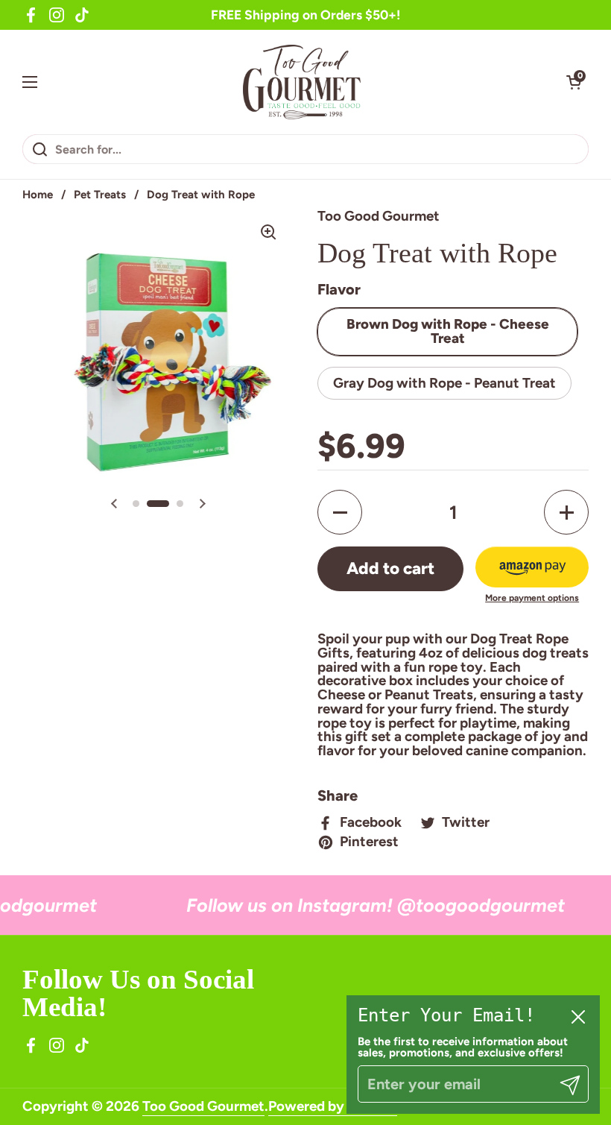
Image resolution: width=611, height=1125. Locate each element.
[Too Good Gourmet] (302, 82)
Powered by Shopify (332, 1106)
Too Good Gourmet (203, 1106)
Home (37, 194)
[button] (574, 82)
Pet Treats (100, 194)
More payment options (532, 597)
